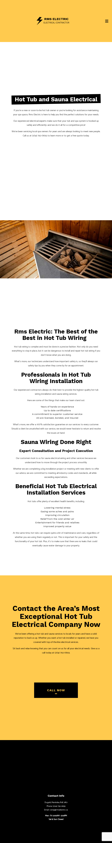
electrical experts (38, 121)
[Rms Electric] (40, 20)
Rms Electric (56, 19)
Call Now (56, 690)
